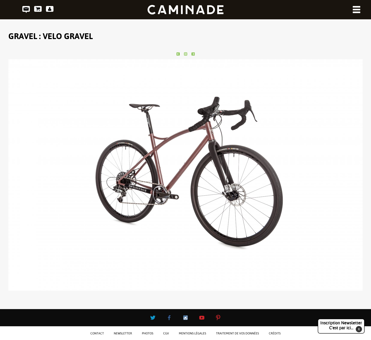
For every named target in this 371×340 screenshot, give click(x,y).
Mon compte (49, 9)
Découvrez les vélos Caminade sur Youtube (202, 317)
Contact (26, 9)
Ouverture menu (356, 9)
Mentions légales (192, 333)
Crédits (275, 333)
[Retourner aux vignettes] (185, 54)
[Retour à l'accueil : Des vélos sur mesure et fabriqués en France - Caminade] (185, 9)
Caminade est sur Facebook (169, 317)
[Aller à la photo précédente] (178, 54)
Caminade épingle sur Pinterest (218, 317)
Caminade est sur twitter (153, 317)
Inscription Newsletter (341, 325)
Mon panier (38, 9)
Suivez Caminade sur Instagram (185, 317)
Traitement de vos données (237, 333)
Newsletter (123, 333)
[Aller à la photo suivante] (193, 54)
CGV (166, 333)
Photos (147, 333)
